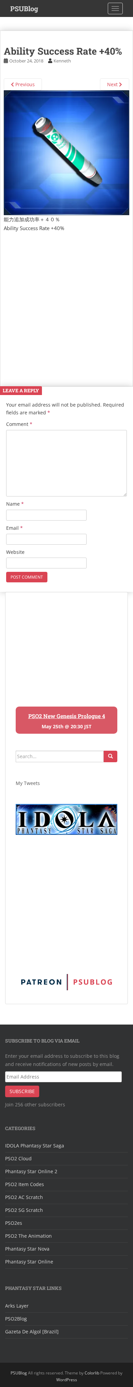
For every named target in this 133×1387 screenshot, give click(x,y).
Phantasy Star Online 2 (31, 1171)
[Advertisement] (66, 302)
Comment (19, 424)
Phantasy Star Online (29, 1261)
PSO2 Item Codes (24, 1184)
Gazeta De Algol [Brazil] (32, 1331)
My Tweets (28, 783)
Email (14, 528)
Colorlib (92, 1373)
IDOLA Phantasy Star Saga (34, 1145)
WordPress (66, 1380)
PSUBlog (24, 8)
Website (15, 552)
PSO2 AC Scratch (24, 1197)
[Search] (110, 756)
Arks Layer (17, 1305)
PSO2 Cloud (18, 1158)
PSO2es (13, 1223)
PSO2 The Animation (28, 1236)
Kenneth (62, 61)
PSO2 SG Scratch (24, 1210)
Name (15, 504)
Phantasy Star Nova (27, 1248)
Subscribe (22, 1091)
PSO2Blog (16, 1318)
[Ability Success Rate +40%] (66, 152)
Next (113, 84)
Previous (24, 84)
